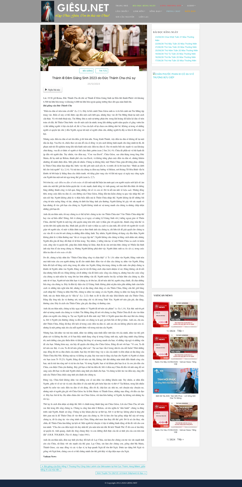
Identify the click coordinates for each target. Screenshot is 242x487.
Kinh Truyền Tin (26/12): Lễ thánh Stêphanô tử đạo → (121, 473)
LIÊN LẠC (144, 17)
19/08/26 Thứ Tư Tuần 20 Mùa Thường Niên (175, 54)
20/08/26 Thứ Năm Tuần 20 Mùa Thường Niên (176, 50)
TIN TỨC (103, 71)
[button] (180, 330)
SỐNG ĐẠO (155, 11)
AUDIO (190, 6)
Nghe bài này (54, 89)
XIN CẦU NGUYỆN (125, 17)
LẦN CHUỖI (122, 11)
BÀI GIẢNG (88, 71)
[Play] (175, 314)
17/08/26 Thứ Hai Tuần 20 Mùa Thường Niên (175, 60)
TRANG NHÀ (122, 6)
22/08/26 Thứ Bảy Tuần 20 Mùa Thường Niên (176, 43)
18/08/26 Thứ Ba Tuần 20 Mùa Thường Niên (175, 57)
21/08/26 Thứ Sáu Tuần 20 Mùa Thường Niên (176, 47)
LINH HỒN (138, 11)
